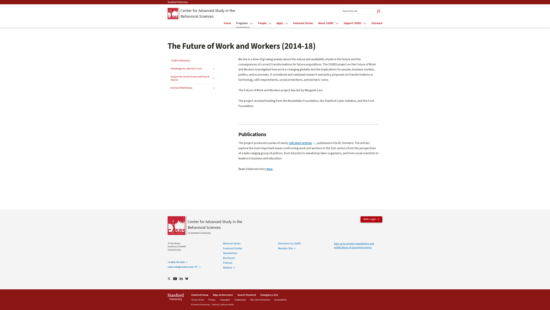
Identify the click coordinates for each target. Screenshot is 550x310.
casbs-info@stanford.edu (181, 267)
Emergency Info (269, 295)
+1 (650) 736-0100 (176, 262)
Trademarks (240, 299)
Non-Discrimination (260, 299)
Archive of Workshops (181, 88)
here (270, 169)
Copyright (225, 299)
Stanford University (178, 2)
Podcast (227, 263)
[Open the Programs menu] (252, 24)
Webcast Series (231, 244)
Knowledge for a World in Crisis (186, 68)
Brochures (229, 258)
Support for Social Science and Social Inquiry (189, 78)
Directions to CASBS (289, 244)
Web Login (370, 219)
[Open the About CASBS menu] (337, 24)
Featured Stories (232, 248)
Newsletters (230, 253)
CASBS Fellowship (180, 60)
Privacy (211, 299)
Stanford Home (199, 295)
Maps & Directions (223, 295)
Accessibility (280, 299)
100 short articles (300, 143)
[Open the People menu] (270, 24)
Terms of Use (197, 299)
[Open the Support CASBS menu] (365, 24)
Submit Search (378, 11)
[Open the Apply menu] (287, 24)
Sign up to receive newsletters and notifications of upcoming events (354, 246)
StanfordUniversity (176, 297)
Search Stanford (246, 295)
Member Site (285, 248)
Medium (227, 268)
